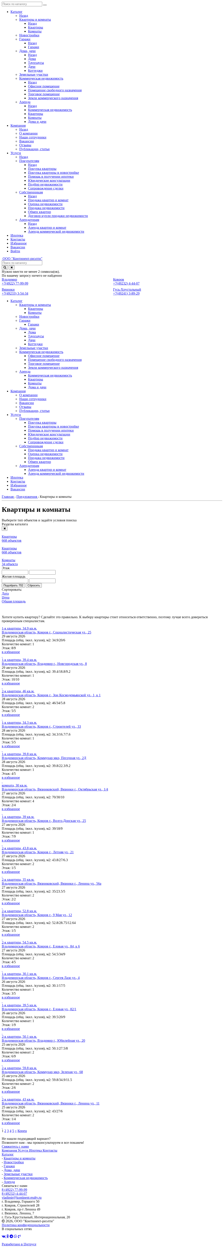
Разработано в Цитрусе (19, 1244)
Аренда (9, 1182)
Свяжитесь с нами (15, 1146)
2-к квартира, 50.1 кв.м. (19, 1036)
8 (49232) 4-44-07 (14, 1193)
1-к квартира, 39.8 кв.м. (19, 754)
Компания (10, 1150)
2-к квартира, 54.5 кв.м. (19, 942)
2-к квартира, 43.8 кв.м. (19, 848)
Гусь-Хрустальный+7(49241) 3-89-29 (127, 291)
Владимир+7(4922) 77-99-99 (15, 281)
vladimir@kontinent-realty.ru (22, 1197)
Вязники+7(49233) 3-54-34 (15, 291)
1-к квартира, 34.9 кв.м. (19, 628)
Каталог (8, 1154)
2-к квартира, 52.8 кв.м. (19, 911)
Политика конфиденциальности (26, 1225)
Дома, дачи (12, 1170)
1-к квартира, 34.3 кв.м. (19, 722)
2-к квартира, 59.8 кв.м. (19, 1068)
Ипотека (36, 1150)
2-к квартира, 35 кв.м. (18, 879)
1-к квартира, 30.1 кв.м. (19, 974)
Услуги (23, 1150)
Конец (22, 1131)
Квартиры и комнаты (19, 1158)
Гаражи (9, 1166)
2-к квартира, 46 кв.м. (18, 691)
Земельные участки (18, 1174)
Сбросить (34, 585)
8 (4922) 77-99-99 (14, 1190)
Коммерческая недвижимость (26, 1178)
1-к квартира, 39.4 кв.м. (19, 660)
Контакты (50, 1150)
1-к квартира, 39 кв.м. (18, 817)
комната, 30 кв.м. (14, 785)
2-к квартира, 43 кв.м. (18, 1099)
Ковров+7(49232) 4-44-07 (126, 281)
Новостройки (14, 1162)
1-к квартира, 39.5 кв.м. (19, 1005)
